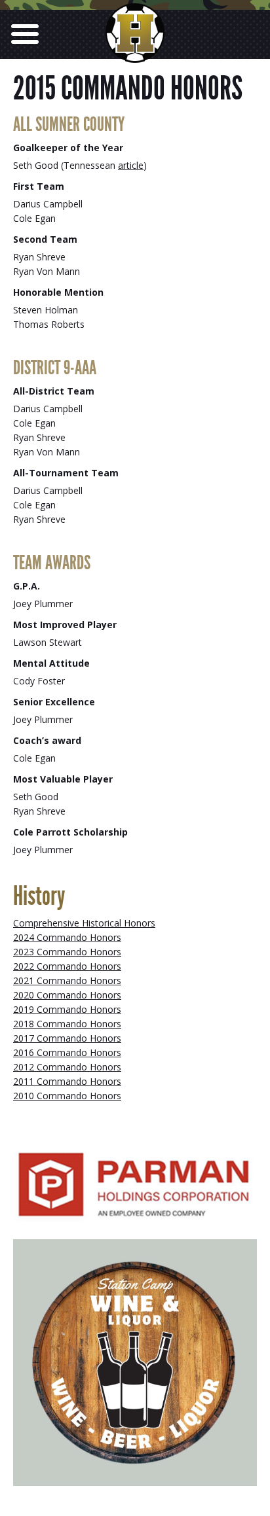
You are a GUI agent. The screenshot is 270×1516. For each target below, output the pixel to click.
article (131, 165)
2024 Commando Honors (67, 937)
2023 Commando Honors (67, 951)
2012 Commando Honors (67, 1067)
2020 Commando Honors (67, 995)
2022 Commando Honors (67, 966)
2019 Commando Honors (67, 1009)
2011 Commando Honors (67, 1081)
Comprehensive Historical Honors (84, 923)
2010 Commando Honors (67, 1095)
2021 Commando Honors (67, 980)
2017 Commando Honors (67, 1038)
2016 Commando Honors (67, 1052)
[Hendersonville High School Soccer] (135, 51)
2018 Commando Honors (67, 1023)
